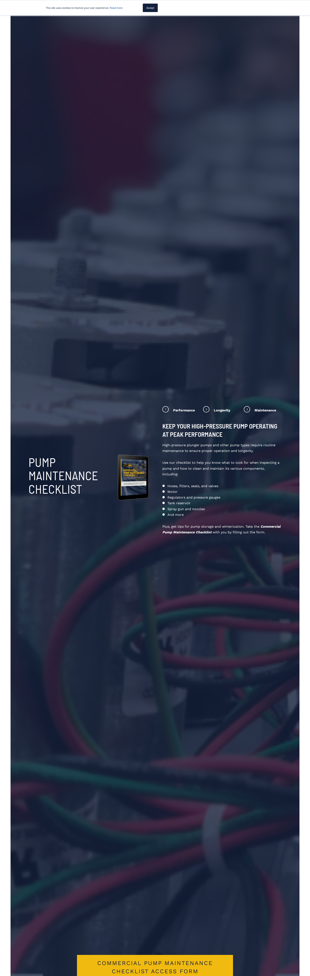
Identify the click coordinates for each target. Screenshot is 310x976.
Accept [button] (150, 7)
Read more (116, 7)
